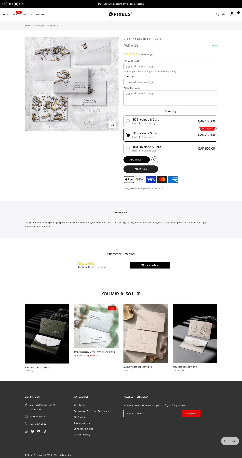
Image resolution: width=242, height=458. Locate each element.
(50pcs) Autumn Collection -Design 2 (94, 352)
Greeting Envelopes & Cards (149, 188)
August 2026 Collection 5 (137, 367)
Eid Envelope (80, 417)
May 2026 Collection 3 (185, 367)
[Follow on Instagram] (4, 4)
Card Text (128, 76)
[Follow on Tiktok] (21, 4)
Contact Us (27, 14)
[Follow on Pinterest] (10, 4)
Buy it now (141, 169)
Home (6, 14)
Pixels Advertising (62, 455)
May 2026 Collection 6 (37, 367)
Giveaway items (82, 423)
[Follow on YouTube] (16, 4)
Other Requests (131, 88)
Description (121, 212)
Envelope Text (131, 60)
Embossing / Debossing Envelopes (91, 411)
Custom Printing (82, 434)
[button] (130, 54)
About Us (40, 14)
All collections (80, 405)
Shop (17, 14)
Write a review (149, 265)
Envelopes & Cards (83, 429)
